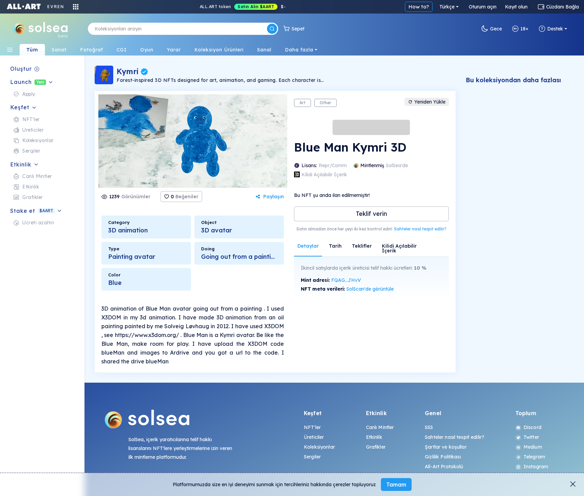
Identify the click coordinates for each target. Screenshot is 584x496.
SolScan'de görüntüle (370, 289)
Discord (532, 427)
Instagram (536, 467)
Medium (533, 447)
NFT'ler (312, 427)
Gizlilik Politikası (443, 457)
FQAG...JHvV (346, 280)
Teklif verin (371, 214)
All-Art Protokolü (444, 467)
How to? (419, 6)
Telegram (534, 457)
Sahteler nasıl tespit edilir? (420, 228)
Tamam (396, 484)
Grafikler (376, 447)
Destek (555, 29)
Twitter (531, 437)
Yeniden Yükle (429, 102)
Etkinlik (374, 437)
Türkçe (447, 7)
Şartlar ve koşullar (446, 447)
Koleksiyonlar (319, 447)
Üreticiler (314, 437)
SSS (429, 427)
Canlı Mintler (380, 427)
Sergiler (312, 457)
